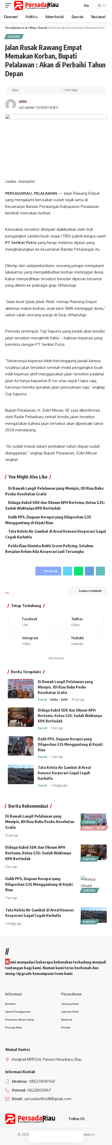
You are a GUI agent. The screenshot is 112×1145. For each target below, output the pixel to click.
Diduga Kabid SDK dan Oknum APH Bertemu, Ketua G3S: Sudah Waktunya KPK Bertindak (70, 715)
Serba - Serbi (59, 699)
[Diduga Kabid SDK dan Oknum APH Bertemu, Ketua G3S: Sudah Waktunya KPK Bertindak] (21, 717)
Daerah (14, 36)
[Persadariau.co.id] (36, 5)
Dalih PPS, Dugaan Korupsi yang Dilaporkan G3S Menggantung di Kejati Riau (70, 744)
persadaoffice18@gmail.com (47, 1099)
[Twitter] (80, 621)
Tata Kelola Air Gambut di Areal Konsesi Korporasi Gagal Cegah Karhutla (64, 773)
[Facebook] (31, 621)
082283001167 (39, 1090)
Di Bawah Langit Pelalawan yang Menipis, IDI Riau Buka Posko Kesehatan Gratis (65, 687)
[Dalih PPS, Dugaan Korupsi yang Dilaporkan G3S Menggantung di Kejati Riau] (21, 746)
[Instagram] (31, 640)
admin (23, 101)
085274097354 (41, 1081)
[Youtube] (80, 640)
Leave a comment (90, 590)
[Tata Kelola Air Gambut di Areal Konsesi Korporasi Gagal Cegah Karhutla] (21, 774)
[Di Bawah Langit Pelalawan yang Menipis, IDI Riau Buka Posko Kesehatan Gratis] (21, 688)
